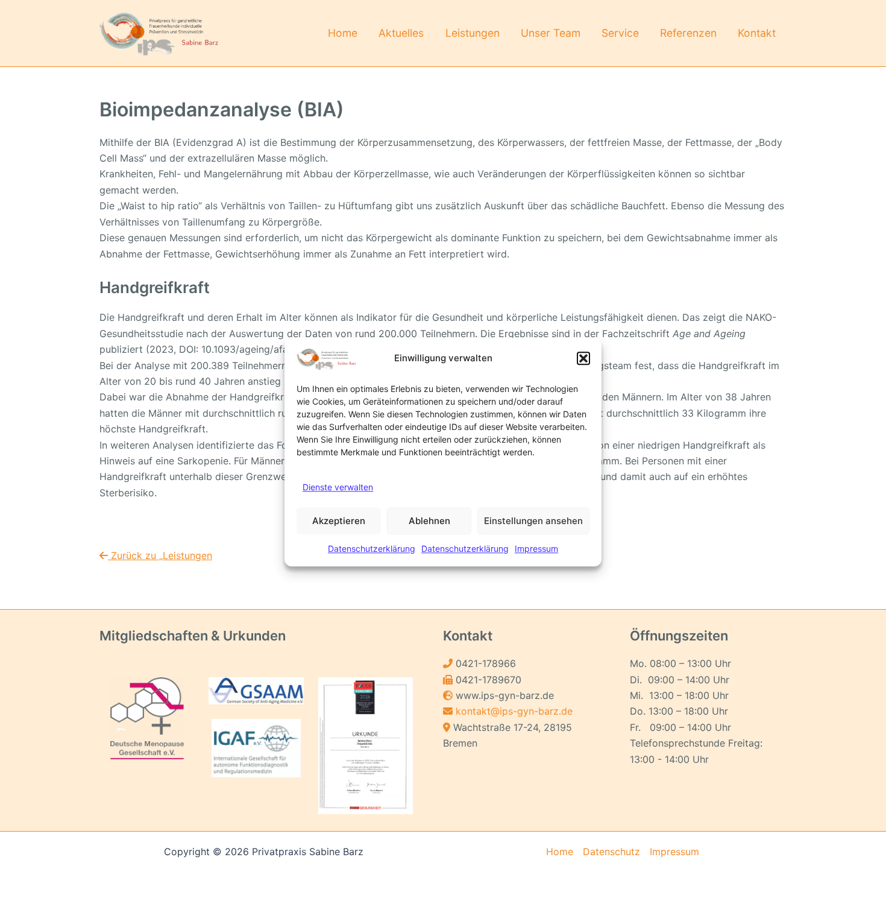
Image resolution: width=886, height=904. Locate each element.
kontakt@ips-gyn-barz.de (514, 711)
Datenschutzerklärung (371, 549)
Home (342, 33)
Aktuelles (401, 33)
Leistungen (472, 33)
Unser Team (550, 33)
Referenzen (688, 33)
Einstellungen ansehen (533, 520)
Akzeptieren (338, 520)
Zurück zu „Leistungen (160, 555)
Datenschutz (611, 852)
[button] (583, 358)
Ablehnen (429, 520)
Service (620, 33)
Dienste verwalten (338, 487)
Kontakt (757, 33)
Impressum (536, 549)
